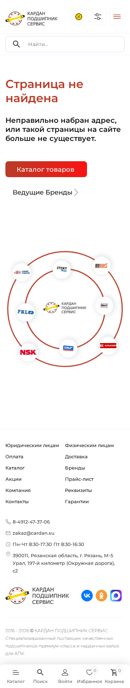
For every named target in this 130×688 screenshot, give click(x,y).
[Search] (16, 44)
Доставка (76, 456)
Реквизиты (78, 490)
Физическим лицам (89, 445)
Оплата (14, 456)
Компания (18, 490)
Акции (13, 479)
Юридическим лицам (32, 445)
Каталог (15, 468)
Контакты (17, 501)
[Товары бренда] (25, 350)
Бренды (75, 468)
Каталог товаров (45, 170)
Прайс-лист (79, 479)
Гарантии (77, 501)
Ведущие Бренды (43, 192)
